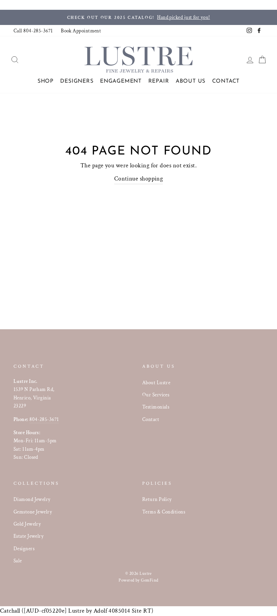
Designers (76, 81)
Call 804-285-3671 (33, 30)
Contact (226, 81)
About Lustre (156, 382)
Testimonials (155, 406)
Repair (158, 81)
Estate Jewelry (29, 536)
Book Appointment (81, 30)
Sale (18, 560)
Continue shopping (138, 179)
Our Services (155, 394)
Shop (45, 81)
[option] (138, 17)
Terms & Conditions (163, 511)
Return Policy (157, 499)
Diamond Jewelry (32, 499)
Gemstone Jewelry (33, 511)
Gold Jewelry (27, 524)
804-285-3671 (44, 419)
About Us (190, 81)
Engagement (121, 81)
